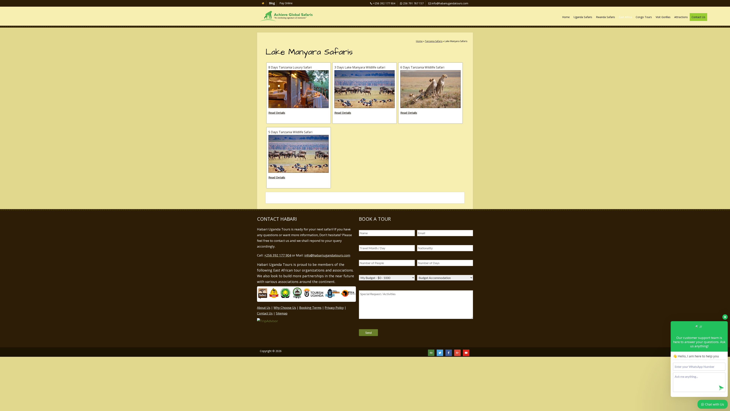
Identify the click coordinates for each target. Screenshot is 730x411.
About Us (263, 308)
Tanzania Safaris (433, 41)
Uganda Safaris (583, 17)
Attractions (681, 17)
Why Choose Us (285, 308)
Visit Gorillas (663, 17)
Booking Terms (310, 308)
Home (566, 17)
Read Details (276, 113)
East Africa (625, 17)
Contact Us (698, 17)
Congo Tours (644, 17)
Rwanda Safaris (605, 17)
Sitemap (281, 313)
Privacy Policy (334, 308)
